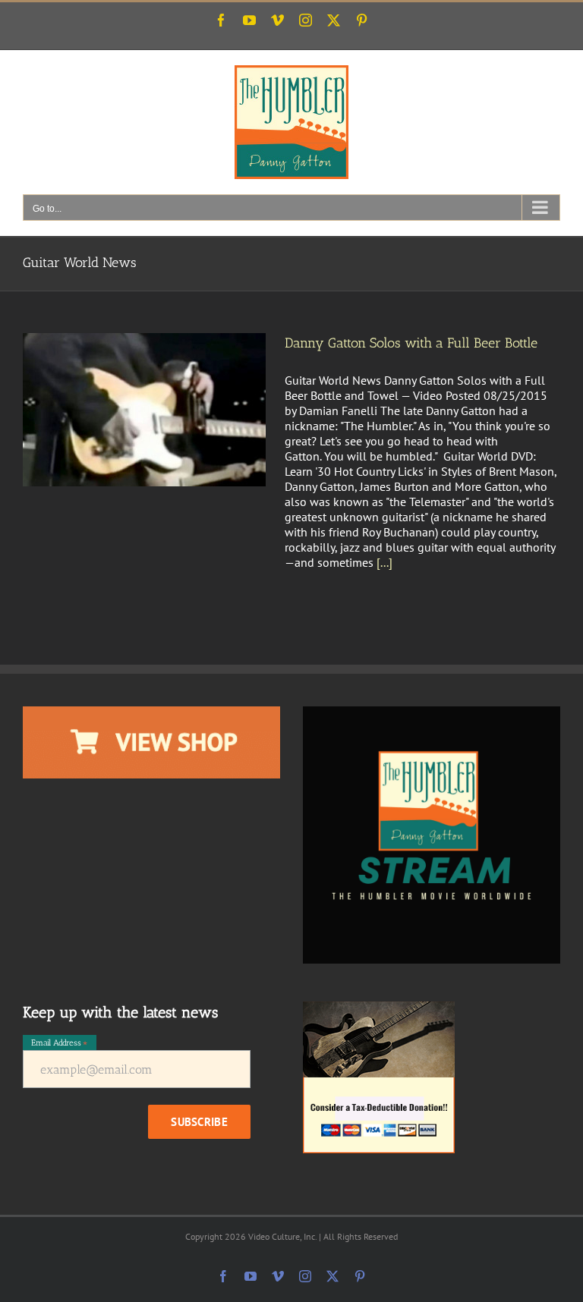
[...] (384, 562)
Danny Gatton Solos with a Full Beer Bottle (411, 343)
